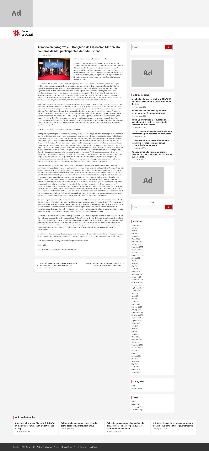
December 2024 (137, 280)
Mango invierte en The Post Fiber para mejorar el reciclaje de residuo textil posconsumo (103, 264)
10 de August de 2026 (139, 116)
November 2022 (137, 348)
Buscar (152, 202)
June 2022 (135, 361)
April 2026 (135, 236)
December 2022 (137, 345)
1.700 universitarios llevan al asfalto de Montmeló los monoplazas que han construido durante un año (150, 143)
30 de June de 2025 (44, 55)
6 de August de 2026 (138, 127)
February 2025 (136, 274)
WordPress (93, 447)
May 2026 (134, 233)
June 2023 (135, 329)
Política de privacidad (44, 447)
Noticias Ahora (136, 388)
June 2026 (135, 231)
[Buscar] (168, 47)
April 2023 (135, 334)
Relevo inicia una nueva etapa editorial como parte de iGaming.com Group (149, 111)
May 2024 (134, 299)
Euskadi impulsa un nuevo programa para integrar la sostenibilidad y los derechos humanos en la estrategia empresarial (58, 265)
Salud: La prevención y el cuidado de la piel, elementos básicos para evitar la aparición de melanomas (150, 122)
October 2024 (136, 285)
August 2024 (136, 291)
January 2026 (136, 244)
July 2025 (134, 261)
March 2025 (135, 272)
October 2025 (136, 253)
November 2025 (137, 250)
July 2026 (134, 228)
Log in (133, 402)
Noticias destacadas (25, 417)
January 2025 (136, 277)
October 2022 (136, 351)
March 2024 (135, 304)
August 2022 (136, 356)
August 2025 (136, 258)
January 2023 (136, 342)
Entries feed (135, 404)
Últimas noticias (141, 95)
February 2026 (136, 242)
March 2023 (135, 337)
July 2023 (134, 326)
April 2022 (135, 367)
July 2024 (134, 293)
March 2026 (135, 239)
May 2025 (134, 266)
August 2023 (136, 323)
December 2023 (137, 312)
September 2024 (137, 288)
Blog (133, 386)
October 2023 (136, 318)
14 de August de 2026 (139, 107)
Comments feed (137, 407)
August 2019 (136, 372)
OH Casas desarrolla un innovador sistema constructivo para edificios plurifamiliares (151, 132)
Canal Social (30, 447)
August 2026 (136, 225)
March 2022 (135, 370)
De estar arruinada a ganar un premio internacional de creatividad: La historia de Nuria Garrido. (151, 154)
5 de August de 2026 (138, 148)
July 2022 (134, 359)
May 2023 (134, 331)
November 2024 (137, 282)
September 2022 (137, 353)
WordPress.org (136, 410)
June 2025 (135, 263)
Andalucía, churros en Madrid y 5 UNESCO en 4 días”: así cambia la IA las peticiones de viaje (151, 101)
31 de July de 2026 (137, 160)
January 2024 (136, 310)
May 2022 (134, 364)
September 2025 (137, 255)
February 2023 (136, 340)
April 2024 (135, 302)
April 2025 (135, 269)
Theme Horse (67, 447)
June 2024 (135, 296)
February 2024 (136, 307)
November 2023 (137, 315)
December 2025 (137, 247)
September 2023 (137, 321)
